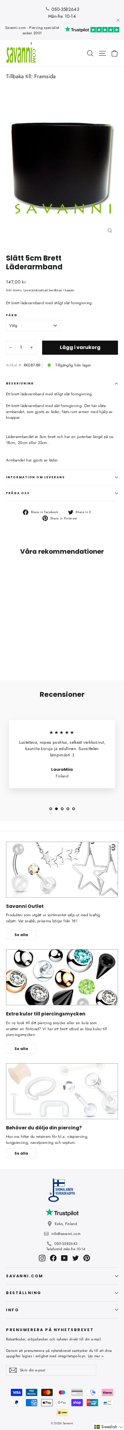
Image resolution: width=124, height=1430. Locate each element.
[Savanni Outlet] (62, 870)
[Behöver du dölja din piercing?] (62, 1091)
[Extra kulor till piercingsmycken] (62, 977)
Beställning (24, 1292)
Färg (11, 315)
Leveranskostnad (35, 290)
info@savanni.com (65, 1233)
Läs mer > (96, 1356)
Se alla (21, 934)
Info (12, 1309)
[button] (108, 1427)
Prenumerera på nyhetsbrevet (50, 1329)
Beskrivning (20, 383)
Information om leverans (35, 477)
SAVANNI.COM (24, 1275)
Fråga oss (18, 493)
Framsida (45, 76)
